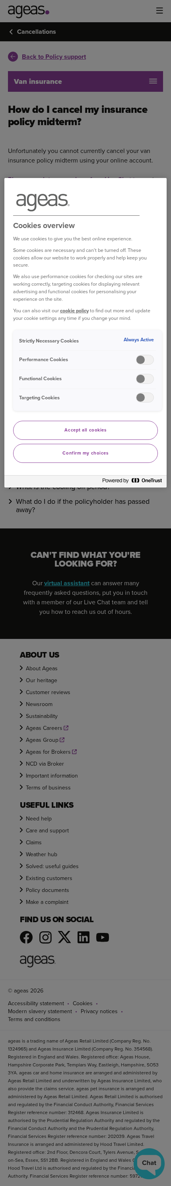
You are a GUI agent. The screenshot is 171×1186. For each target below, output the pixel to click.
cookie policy (74, 310)
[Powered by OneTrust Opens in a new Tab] (132, 483)
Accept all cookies (85, 430)
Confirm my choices (85, 453)
